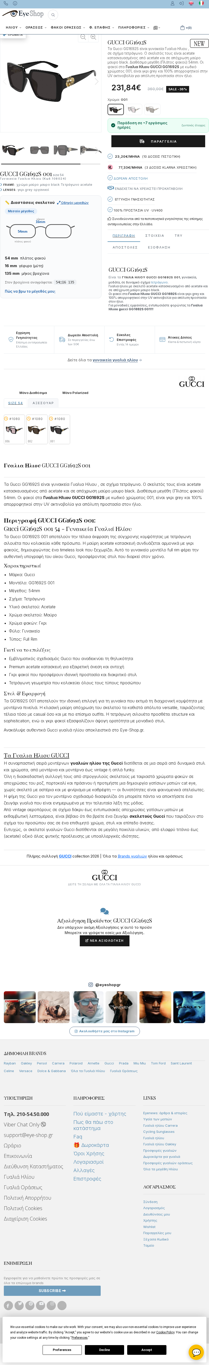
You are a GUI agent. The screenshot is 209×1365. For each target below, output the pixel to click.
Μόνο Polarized (75, 393)
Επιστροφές (87, 1179)
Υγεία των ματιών (157, 1119)
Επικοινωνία (18, 1155)
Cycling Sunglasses (159, 1132)
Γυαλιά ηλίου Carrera (160, 1125)
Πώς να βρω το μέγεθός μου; (30, 291)
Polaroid (76, 1063)
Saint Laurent (181, 1063)
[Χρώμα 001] (116, 109)
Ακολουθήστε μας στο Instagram (107, 1031)
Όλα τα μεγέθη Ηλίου (160, 1169)
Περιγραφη (124, 236)
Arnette (93, 1063)
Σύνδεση (150, 1202)
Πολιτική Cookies (23, 1208)
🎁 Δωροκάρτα (91, 1145)
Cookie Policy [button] (165, 1332)
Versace (25, 1071)
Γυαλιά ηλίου (153, 1138)
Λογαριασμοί (88, 1162)
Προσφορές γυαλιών (160, 1150)
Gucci (109, 1063)
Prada (123, 1063)
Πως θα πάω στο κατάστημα (93, 1125)
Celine (9, 1071)
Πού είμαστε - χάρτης (99, 1114)
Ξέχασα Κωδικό (156, 1239)
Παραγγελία (162, 141)
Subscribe (50, 1290)
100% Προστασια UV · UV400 (138, 210)
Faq (77, 1137)
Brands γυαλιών (132, 856)
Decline (104, 1350)
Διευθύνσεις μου (156, 1214)
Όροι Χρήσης (88, 1153)
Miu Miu (140, 1063)
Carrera (58, 1063)
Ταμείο (148, 1245)
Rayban (10, 1063)
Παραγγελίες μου (157, 1233)
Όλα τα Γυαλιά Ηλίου (88, 1071)
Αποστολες (125, 247)
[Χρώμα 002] (152, 109)
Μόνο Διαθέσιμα (33, 393)
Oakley (26, 1063)
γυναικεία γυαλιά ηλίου (115, 359)
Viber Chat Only (22, 1124)
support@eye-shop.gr (28, 1135)
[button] (53, 15)
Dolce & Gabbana (51, 1071)
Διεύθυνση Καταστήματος (33, 1166)
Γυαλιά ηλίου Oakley (159, 1144)
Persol (42, 1063)
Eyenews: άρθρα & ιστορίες (165, 1113)
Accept (146, 1350)
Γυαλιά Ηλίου (19, 1176)
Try (179, 236)
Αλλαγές (84, 1170)
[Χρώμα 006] (134, 109)
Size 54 (15, 403)
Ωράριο (12, 1145)
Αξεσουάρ (43, 403)
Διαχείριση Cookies (25, 1218)
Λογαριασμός (154, 1208)
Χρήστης (150, 1220)
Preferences (62, 1350)
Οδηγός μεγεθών (74, 203)
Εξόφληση (159, 247)
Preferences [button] (80, 1337)
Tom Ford (158, 1063)
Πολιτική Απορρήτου (27, 1197)
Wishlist (149, 1227)
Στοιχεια (154, 236)
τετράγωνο (159, 282)
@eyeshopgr (108, 984)
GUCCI (65, 856)
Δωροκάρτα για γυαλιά (161, 1157)
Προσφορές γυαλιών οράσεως (168, 1163)
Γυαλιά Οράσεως (124, 1071)
